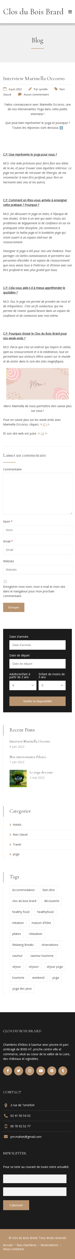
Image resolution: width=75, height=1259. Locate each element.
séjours (34, 967)
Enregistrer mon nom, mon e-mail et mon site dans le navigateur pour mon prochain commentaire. (34, 591)
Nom (7, 521)
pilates (16, 934)
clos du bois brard (24, 901)
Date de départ (19, 655)
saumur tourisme (42, 956)
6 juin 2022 (15, 89)
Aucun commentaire (36, 94)
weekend (38, 978)
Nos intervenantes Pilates (28, 757)
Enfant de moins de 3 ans (52, 676)
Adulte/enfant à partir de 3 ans (19, 676)
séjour (16, 967)
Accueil (7, 1245)
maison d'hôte (41, 923)
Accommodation (23, 890)
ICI (44, 424)
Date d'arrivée (18, 636)
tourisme (18, 978)
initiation (18, 923)
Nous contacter (13, 1249)
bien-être (49, 890)
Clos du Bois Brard (33, 12)
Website (8, 561)
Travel (17, 844)
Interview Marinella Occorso (30, 741)
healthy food (20, 912)
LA (42, 433)
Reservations (49, 1245)
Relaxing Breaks (23, 945)
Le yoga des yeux (41, 772)
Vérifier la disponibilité (37, 701)
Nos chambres (26, 1245)
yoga (16, 854)
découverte (51, 901)
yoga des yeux (22, 989)
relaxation (35, 934)
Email (8, 541)
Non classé (20, 834)
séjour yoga (55, 967)
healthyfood (45, 912)
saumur (17, 956)
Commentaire (12, 469)
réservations (50, 945)
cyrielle (43, 89)
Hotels (17, 825)
